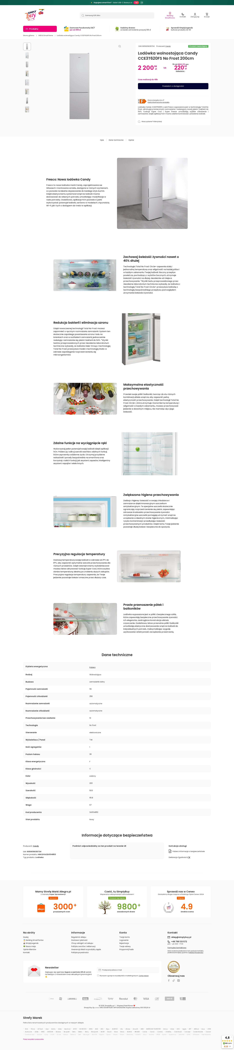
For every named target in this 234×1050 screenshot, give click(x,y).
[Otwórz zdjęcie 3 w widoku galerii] (27, 64)
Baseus (58, 1032)
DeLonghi (86, 1035)
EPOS (158, 1035)
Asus (203, 1029)
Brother (129, 1032)
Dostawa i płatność (79, 940)
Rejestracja (124, 943)
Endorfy (151, 1035)
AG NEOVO (82, 1029)
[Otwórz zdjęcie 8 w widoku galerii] (27, 109)
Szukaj (25, 937)
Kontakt (26, 952)
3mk (26, 1029)
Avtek (36, 1032)
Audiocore (28, 1032)
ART (190, 1029)
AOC (178, 1029)
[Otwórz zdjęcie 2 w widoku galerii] (27, 55)
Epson (164, 1035)
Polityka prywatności (80, 952)
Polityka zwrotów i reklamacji (83, 946)
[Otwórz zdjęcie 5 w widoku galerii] (27, 82)
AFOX (75, 1029)
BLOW (103, 1032)
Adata (53, 1029)
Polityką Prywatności (196, 953)
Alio (121, 1029)
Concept (187, 1032)
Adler (60, 1029)
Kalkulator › (180, 71)
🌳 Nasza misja (29, 946)
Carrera (160, 1032)
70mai (33, 1029)
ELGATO (138, 1035)
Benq (86, 1032)
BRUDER (137, 1032)
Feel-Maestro (206, 1035)
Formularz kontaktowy (177, 948)
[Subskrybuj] (156, 970)
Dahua (65, 1035)
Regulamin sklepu (78, 937)
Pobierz (92, 667)
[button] (207, 15)
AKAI (96, 1029)
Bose (116, 1032)
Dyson (109, 1035)
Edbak (115, 1035)
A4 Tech (40, 1029)
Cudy (46, 1035)
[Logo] (30, 15)
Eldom (122, 1035)
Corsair (208, 1032)
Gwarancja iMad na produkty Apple (86, 949)
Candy (168, 46)
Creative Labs (29, 1035)
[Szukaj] (82, 15)
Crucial (39, 1035)
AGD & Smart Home (46, 36)
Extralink (181, 1035)
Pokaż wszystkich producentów (33, 1039)
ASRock (196, 1029)
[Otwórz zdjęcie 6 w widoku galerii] (27, 91)
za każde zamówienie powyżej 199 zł (135, 29)
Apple (184, 1029)
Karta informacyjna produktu (158, 102)
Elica (144, 1035)
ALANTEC (115, 1029)
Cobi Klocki (178, 1032)
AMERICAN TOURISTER (153, 1029)
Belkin (80, 1032)
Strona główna (28, 36)
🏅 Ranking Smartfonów (33, 940)
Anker (172, 1029)
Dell (79, 1035)
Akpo (107, 1029)
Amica (165, 1029)
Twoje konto (124, 937)
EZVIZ (188, 1035)
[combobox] (117, 15)
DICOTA (94, 1035)
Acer (47, 1029)
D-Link (59, 1035)
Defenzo (73, 1035)
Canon (152, 1032)
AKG (102, 1029)
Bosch (109, 1032)
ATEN (209, 1029)
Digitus (101, 1035)
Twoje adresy (125, 946)
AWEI (42, 1032)
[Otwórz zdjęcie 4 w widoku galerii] (27, 73)
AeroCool (67, 1029)
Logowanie (123, 940)
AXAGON (50, 1032)
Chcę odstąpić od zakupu (82, 943)
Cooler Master (198, 1032)
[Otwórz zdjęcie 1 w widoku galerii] (27, 46)
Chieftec (168, 1032)
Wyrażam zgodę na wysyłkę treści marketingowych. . (124, 976)
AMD (142, 1029)
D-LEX (52, 1035)
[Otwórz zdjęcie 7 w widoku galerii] (27, 100)
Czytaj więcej (143, 976)
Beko (74, 1032)
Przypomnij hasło (126, 949)
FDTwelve (196, 1035)
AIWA (90, 1029)
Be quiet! (67, 1032)
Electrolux (130, 1035)
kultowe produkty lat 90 (182, 29)
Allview (128, 1029)
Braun (122, 1032)
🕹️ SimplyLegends (30, 943)
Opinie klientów (29, 949)
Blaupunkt (94, 1032)
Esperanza (172, 1035)
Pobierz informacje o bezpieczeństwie (189, 851)
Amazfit (135, 1029)
